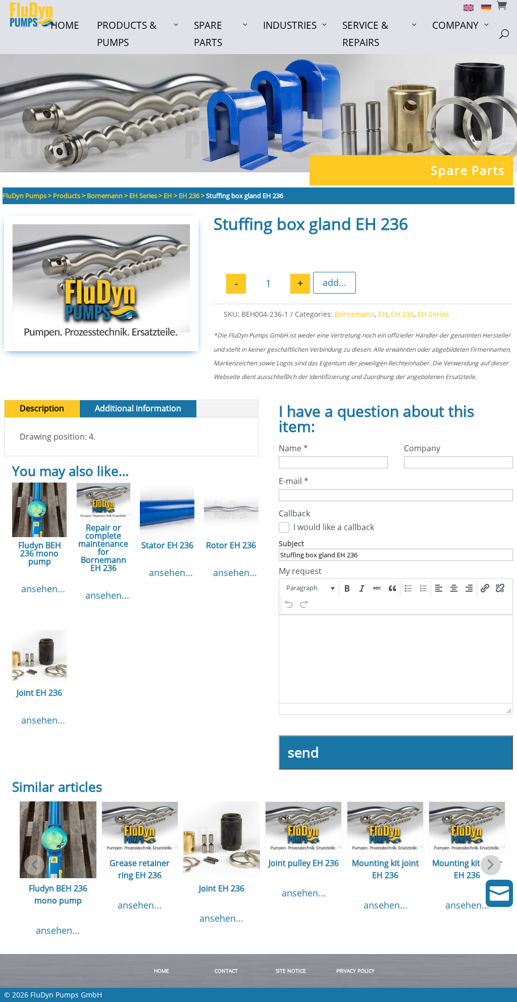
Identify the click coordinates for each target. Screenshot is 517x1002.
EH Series (433, 314)
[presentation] (310, 588)
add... (334, 282)
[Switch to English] (465, 7)
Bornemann (355, 314)
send (303, 752)
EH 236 (402, 314)
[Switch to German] (482, 7)
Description (42, 408)
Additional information (138, 408)
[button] (310, 588)
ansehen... (43, 589)
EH (382, 314)
